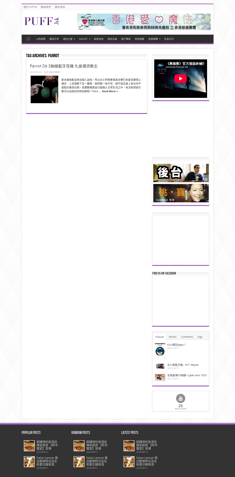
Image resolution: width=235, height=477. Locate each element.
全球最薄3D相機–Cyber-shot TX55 (187, 375)
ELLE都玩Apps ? (176, 344)
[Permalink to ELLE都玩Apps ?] (160, 351)
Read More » (110, 91)
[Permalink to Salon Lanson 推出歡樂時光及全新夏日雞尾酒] (29, 462)
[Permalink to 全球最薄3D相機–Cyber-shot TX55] (160, 377)
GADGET (83, 39)
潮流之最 (68, 39)
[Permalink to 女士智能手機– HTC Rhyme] (160, 366)
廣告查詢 (60, 6)
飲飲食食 (99, 39)
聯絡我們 (46, 6)
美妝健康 (139, 39)
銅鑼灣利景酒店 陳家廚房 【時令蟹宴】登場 (47, 445)
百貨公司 (169, 39)
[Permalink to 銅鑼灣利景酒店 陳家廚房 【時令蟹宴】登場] (29, 446)
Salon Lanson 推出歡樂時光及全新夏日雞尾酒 (47, 461)
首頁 (29, 39)
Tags (199, 336)
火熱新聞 (40, 39)
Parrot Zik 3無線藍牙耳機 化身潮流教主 (64, 66)
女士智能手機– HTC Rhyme (182, 364)
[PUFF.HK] (41, 24)
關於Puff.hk (30, 6)
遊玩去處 (112, 39)
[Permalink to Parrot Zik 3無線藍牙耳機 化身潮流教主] (44, 89)
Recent (172, 336)
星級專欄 (153, 39)
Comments (187, 336)
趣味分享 (54, 39)
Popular (159, 336)
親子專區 (126, 39)
